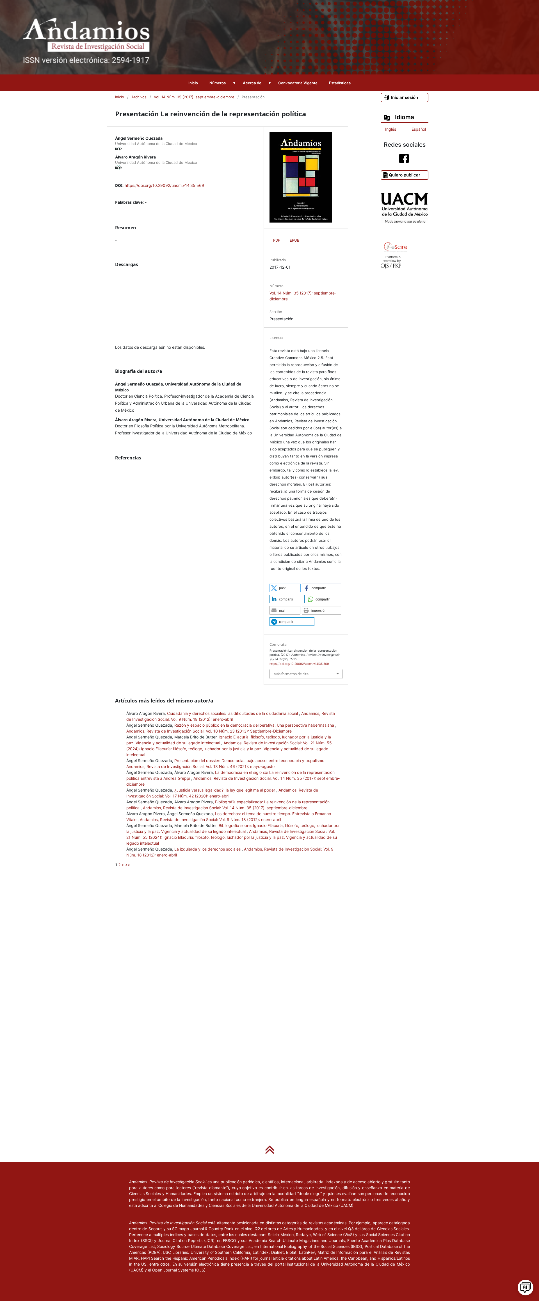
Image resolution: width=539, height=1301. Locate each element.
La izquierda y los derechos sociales (208, 849)
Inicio (193, 83)
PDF (276, 240)
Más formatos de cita (291, 673)
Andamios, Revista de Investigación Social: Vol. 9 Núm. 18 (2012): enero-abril (210, 819)
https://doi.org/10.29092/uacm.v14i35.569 (164, 185)
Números (217, 83)
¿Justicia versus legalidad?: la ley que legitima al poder (225, 790)
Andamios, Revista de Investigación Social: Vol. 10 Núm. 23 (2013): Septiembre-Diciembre (209, 731)
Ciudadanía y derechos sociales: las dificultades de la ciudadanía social (233, 713)
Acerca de (252, 83)
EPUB (294, 240)
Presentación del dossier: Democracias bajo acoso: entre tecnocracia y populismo (249, 760)
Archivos (139, 97)
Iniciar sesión (404, 97)
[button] (285, 588)
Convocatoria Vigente (298, 83)
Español (419, 129)
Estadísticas (340, 83)
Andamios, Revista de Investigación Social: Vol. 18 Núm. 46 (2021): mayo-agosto (200, 766)
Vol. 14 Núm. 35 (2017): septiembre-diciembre (194, 97)
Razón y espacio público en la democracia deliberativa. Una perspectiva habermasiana (254, 725)
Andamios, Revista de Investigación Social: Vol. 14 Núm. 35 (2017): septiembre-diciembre (225, 807)
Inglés (390, 129)
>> (127, 864)
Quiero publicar (404, 175)
